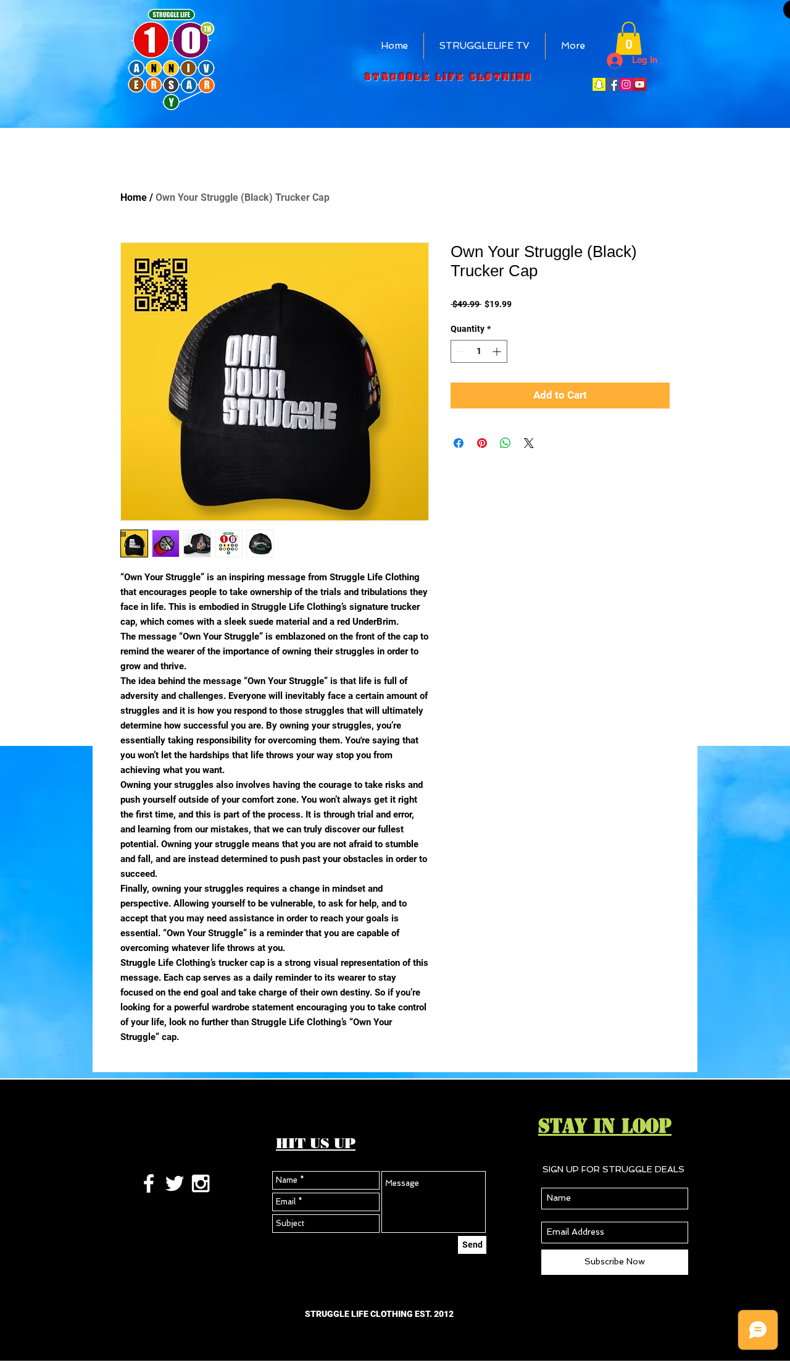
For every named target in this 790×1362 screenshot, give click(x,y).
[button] (628, 38)
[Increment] (497, 351)
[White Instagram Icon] (200, 1183)
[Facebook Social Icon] (612, 84)
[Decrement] (460, 351)
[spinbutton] (479, 351)
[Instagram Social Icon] (626, 84)
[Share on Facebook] (458, 443)
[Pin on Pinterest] (482, 443)
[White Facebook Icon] (148, 1183)
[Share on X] (529, 443)
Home (133, 197)
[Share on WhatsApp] (505, 443)
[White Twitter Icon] (174, 1183)
